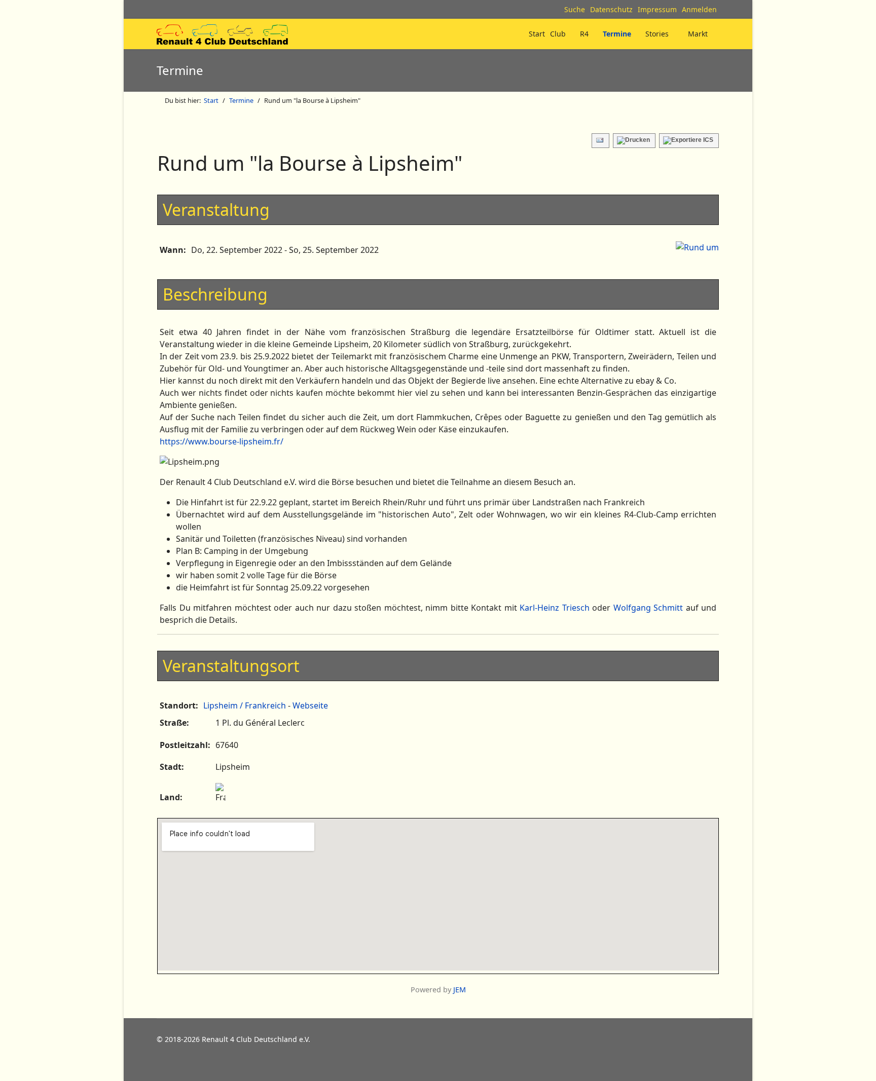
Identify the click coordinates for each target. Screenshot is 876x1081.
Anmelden (699, 9)
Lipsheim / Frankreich (244, 705)
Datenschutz (611, 9)
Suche (574, 9)
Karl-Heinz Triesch (555, 607)
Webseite (310, 705)
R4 (584, 34)
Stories (657, 34)
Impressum (657, 9)
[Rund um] (697, 247)
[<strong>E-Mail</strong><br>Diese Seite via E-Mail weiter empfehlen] (600, 140)
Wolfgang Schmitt (648, 607)
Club (558, 34)
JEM (459, 989)
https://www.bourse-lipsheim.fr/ (221, 441)
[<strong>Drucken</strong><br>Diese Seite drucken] (634, 140)
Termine (617, 34)
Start (537, 34)
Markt (698, 34)
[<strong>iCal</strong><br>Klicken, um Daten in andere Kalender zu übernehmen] (689, 140)
